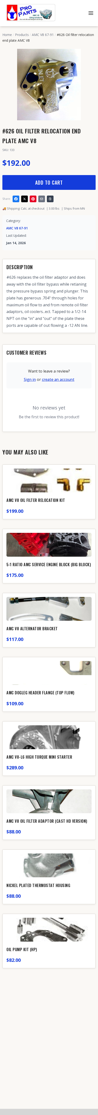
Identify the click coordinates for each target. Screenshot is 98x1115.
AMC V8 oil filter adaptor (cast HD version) (46, 821)
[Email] (41, 199)
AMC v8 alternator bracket (32, 628)
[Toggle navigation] (91, 13)
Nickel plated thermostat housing (38, 885)
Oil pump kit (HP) (21, 949)
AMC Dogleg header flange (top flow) (40, 693)
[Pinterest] (33, 199)
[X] (24, 199)
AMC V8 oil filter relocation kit (35, 500)
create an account (58, 379)
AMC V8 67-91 (43, 34)
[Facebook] (16, 199)
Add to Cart (49, 182)
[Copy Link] (50, 199)
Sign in (30, 379)
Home (7, 34)
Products (22, 34)
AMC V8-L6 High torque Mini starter (39, 757)
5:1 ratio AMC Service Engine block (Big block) (48, 564)
